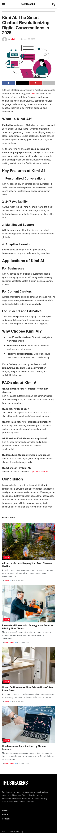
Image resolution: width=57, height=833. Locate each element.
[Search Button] (53, 4)
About (5, 814)
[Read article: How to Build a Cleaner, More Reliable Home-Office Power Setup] (28, 665)
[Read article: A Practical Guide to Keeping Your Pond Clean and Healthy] (28, 541)
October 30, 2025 (28, 39)
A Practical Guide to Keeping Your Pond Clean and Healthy (27, 565)
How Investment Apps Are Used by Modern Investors (24, 748)
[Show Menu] (3, 4)
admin (13, 39)
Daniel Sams (9, 642)
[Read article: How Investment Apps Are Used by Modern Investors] (28, 724)
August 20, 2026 (17, 701)
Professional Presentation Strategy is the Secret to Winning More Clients (27, 627)
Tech (6, 557)
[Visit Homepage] (28, 4)
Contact (6, 818)
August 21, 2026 (17, 580)
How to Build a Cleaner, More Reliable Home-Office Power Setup (27, 689)
